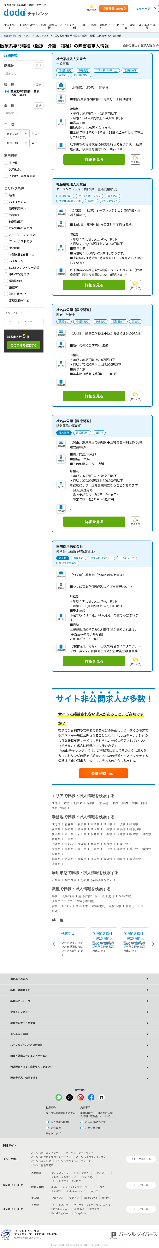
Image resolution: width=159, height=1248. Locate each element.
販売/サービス (135, 906)
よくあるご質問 (19, 1033)
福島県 (133, 824)
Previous (54, 944)
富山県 (69, 834)
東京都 (121, 829)
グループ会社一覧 (141, 1159)
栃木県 (69, 829)
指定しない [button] (13, 133)
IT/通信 (66, 906)
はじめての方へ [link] (27, 27)
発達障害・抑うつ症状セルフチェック (31, 1066)
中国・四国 (139, 803)
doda (54, 1187)
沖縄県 (56, 864)
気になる (92, 10)
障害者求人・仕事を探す (24, 1077)
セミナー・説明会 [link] (126, 27)
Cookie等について (95, 1122)
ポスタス (94, 1209)
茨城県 (56, 829)
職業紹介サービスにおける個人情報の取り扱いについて (96, 1114)
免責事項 (85, 1107)
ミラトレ (74, 1197)
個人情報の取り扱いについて (27, 1237)
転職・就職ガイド (20, 989)
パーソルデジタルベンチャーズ (73, 1161)
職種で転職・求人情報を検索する (81, 889)
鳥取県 (56, 849)
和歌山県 (122, 844)
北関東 (77, 803)
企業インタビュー (20, 1011)
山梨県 (108, 834)
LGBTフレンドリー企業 (24, 267)
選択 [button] (38, 66)
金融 (55, 911)
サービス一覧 (141, 1185)
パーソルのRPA (59, 1205)
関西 (125, 803)
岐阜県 (133, 834)
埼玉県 (95, 829)
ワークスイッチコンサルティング (92, 1205)
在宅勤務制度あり (20, 228)
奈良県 (108, 844)
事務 (55, 896)
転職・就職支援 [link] (49, 27)
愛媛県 (146, 849)
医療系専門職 (85, 901)
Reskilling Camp (60, 1213)
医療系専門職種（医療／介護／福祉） (26, 93)
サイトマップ (53, 1133)
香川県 (133, 849)
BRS (102, 1187)
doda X (94, 1191)
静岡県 (146, 834)
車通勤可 (15, 248)
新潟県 (56, 834)
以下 (34, 143)
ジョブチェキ (81, 1172)
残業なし (15, 215)
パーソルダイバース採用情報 (26, 1044)
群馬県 (82, 829)
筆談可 (13, 287)
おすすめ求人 (17, 202)
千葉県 (108, 829)
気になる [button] (135, 161)
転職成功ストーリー (21, 1000)
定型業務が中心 (19, 300)
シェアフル (57, 1197)
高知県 (56, 854)
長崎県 (82, 859)
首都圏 (90, 803)
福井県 (95, 834)
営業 (55, 906)
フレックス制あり (20, 241)
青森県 (69, 824)
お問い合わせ (92, 1127)
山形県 (121, 824)
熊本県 (95, 859)
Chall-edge (87, 1176)
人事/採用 (68, 896)
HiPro (105, 1197)
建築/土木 (82, 906)
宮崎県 (121, 859)
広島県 (95, 849)
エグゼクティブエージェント (78, 1187)
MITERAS (79, 1209)
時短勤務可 (16, 221)
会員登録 (113, 8)
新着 (12, 195)
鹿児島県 (135, 859)
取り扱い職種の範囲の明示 (61, 1113)
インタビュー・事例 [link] (74, 27)
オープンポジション (22, 234)
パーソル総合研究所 (42, 1165)
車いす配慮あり (19, 274)
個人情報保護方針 (61, 1122)
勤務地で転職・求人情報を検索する (83, 817)
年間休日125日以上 (21, 254)
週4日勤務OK (17, 294)
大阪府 (82, 844)
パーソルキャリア (41, 1161)
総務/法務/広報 (88, 896)
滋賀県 (56, 844)
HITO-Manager (60, 1209)
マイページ (143, 8)
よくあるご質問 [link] (147, 27)
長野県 (121, 834)
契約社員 (15, 169)
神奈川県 (135, 829)
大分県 (108, 859)
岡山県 (82, 849)
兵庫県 (95, 844)
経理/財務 (108, 896)
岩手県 (82, 824)
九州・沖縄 (59, 808)
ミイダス (56, 1191)
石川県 (82, 834)
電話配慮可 (16, 281)
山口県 (108, 849)
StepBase (80, 1213)
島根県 (69, 849)
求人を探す (9, 27)
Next (152, 944)
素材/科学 (115, 906)
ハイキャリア (17, 261)
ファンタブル (101, 1172)
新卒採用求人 (17, 208)
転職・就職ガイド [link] (100, 27)
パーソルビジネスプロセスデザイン (51, 1157)
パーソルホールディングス (46, 1152)
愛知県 (56, 839)
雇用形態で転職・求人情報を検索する (85, 872)
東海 (115, 803)
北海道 (56, 824)
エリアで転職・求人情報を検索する (83, 796)
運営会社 (56, 1127)
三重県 (69, 839)
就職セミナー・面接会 (22, 1022)
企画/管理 (124, 896)
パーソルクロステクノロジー (92, 1157)
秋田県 (108, 824)
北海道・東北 (60, 803)
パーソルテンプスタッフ (79, 1152)
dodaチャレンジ (75, 1191)
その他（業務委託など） (25, 176)
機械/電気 (98, 906)
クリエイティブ (62, 901)
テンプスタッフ (60, 1172)
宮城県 (95, 824)
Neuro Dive (90, 1197)
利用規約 (51, 1107)
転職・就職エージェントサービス (29, 1055)
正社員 (13, 162)
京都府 (69, 844)
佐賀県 (69, 859)
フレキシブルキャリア (63, 1176)
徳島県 (121, 849)
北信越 (103, 803)
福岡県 (56, 859)
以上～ (36, 133)
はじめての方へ (19, 979)
